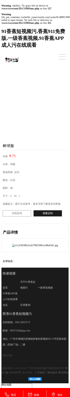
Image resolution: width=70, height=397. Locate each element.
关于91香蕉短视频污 (27, 285)
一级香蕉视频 (45, 287)
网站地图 (6, 384)
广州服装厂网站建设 (46, 372)
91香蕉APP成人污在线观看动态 (10, 299)
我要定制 (48, 213)
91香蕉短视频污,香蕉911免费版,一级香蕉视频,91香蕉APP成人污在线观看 (33, 38)
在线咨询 (17, 213)
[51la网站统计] (35, 379)
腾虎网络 (63, 372)
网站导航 (8, 355)
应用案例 (25, 305)
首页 (5, 287)
